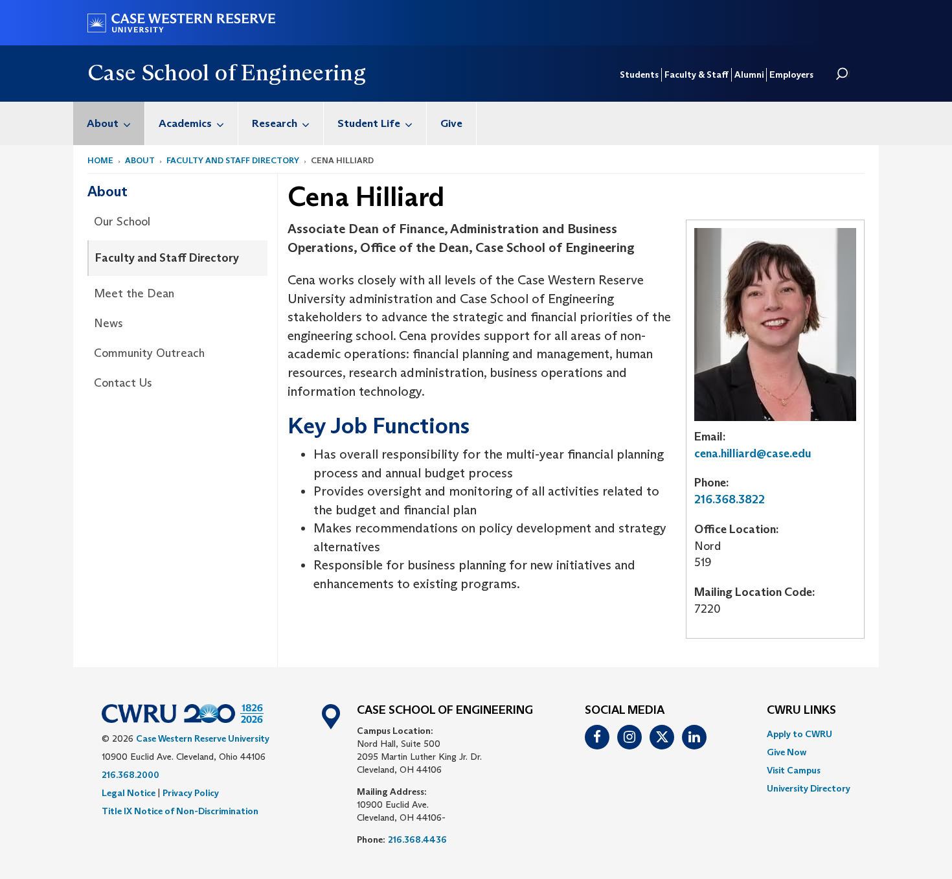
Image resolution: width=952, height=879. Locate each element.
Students (639, 74)
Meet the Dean (134, 293)
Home (100, 160)
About (103, 123)
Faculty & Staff (696, 74)
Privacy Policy (191, 793)
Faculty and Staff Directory (232, 160)
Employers (791, 74)
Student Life (368, 123)
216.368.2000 (130, 775)
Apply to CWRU (799, 734)
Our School (122, 221)
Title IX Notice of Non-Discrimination (180, 811)
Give (451, 123)
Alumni (749, 74)
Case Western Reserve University (202, 738)
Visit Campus (794, 770)
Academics (185, 123)
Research (274, 123)
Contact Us (123, 383)
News (108, 323)
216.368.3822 (729, 499)
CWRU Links (801, 710)
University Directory (808, 788)
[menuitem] (109, 123)
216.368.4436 (417, 839)
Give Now (786, 752)
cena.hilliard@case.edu (752, 453)
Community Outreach (149, 353)
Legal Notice (128, 793)
